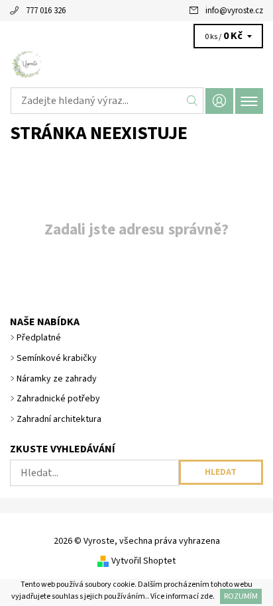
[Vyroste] (136, 65)
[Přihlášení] (219, 101)
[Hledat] (192, 100)
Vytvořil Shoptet (143, 561)
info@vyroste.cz (234, 11)
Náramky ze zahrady (57, 378)
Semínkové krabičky (57, 358)
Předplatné (39, 337)
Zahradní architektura (59, 419)
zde (206, 596)
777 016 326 (46, 11)
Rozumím (241, 596)
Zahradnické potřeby (58, 398)
